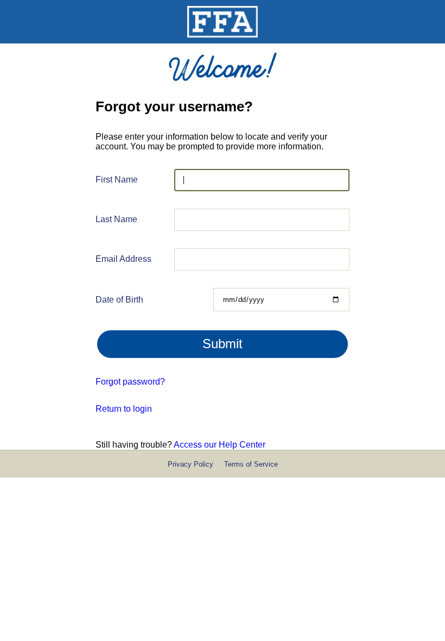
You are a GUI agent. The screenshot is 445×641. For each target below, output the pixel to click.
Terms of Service (251, 464)
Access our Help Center (219, 444)
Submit (222, 343)
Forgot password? (130, 381)
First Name (117, 179)
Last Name (116, 219)
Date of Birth (119, 299)
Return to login (124, 408)
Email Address (123, 258)
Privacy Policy (190, 464)
